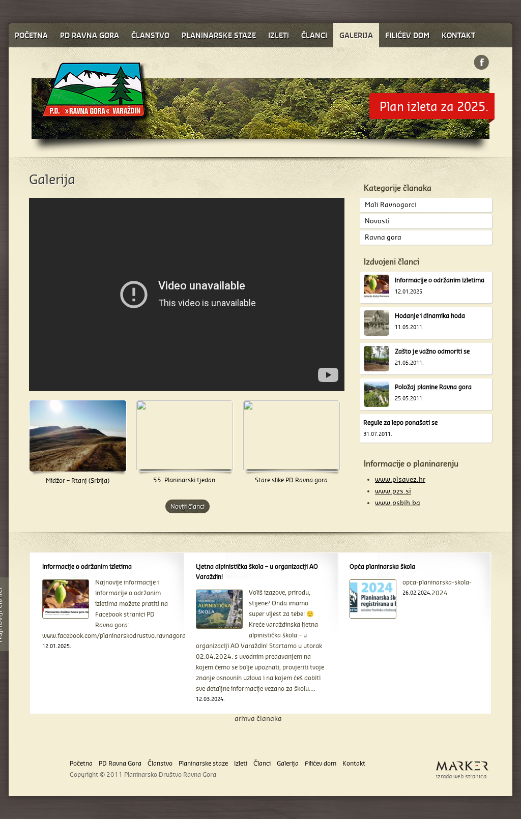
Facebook (481, 62)
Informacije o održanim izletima (439, 280)
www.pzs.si (393, 491)
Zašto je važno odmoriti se (432, 351)
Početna (81, 763)
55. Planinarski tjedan (184, 480)
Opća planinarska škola (382, 566)
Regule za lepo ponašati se (400, 422)
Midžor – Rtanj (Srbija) (77, 480)
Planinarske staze (203, 763)
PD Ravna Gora (120, 763)
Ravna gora (383, 237)
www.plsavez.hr (400, 479)
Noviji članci (187, 506)
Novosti (377, 221)
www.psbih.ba (397, 503)
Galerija (288, 763)
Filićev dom (320, 763)
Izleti (240, 763)
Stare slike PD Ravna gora (291, 480)
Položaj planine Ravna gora (433, 387)
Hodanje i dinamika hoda (430, 315)
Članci (262, 763)
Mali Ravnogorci (391, 204)
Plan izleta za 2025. (434, 106)
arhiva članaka (258, 718)
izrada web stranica (461, 776)
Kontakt (353, 763)
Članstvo (160, 763)
